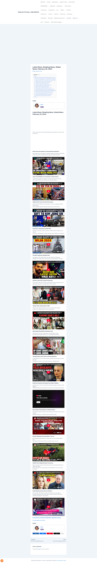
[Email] (41, 107)
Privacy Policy (62, 14)
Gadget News (52, 6)
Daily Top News (72, 2)
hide (38, 74)
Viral (57, 10)
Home (42, 22)
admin (41, 104)
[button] (47, 6)
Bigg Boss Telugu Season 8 (59, 18)
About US (50, 14)
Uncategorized (43, 18)
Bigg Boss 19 (75, 18)
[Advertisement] (48, 35)
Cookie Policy (43, 14)
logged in (39, 549)
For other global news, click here (39, 520)
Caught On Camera (63, 2)
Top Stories (68, 10)
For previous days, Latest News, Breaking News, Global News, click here (47, 517)
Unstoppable (68, 18)
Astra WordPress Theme (61, 560)
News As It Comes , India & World (28, 12)
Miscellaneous (59, 6)
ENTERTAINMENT (44, 6)
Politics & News (68, 6)
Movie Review (69, 14)
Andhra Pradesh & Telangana (56, 22)
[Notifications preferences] (2, 560)
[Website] (43, 107)
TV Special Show (51, 10)
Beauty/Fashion (55, 2)
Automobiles (50, 18)
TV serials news (44, 10)
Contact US (56, 14)
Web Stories (43, 2)
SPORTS (62, 10)
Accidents (49, 2)
